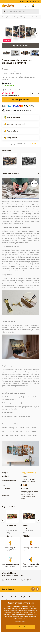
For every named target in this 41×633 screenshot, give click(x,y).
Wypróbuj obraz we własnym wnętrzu (18, 110)
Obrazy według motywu (27, 17)
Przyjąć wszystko (21, 627)
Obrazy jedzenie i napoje (28, 473)
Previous (3, 521)
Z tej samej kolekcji (8, 507)
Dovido (34, 144)
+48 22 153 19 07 (10, 580)
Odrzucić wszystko (20, 621)
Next (36, 34)
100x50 (5, 73)
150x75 (12, 73)
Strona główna (6, 17)
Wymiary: (6, 69)
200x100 (18, 73)
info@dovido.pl (29, 580)
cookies (7, 612)
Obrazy (15, 17)
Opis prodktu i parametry (10, 174)
